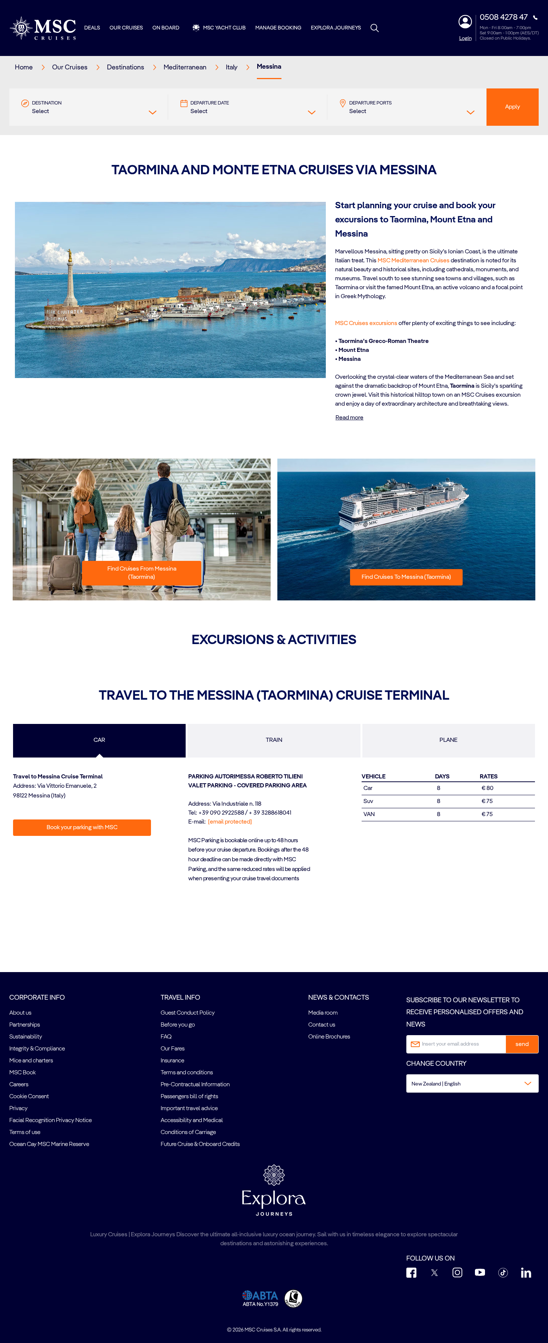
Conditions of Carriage (188, 1133)
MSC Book (22, 1073)
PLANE (448, 740)
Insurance (172, 1061)
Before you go (178, 1025)
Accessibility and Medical (192, 1121)
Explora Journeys (336, 28)
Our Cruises (126, 28)
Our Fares (173, 1049)
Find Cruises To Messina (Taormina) (406, 577)
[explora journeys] (274, 1190)
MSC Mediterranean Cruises (414, 261)
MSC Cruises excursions (366, 324)
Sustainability (25, 1037)
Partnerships (24, 1025)
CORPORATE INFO (37, 997)
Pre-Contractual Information (195, 1085)
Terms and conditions (187, 1073)
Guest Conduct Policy (188, 1013)
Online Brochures (329, 1037)
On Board (165, 28)
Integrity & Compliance (37, 1049)
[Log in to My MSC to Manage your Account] (465, 21)
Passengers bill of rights (189, 1097)
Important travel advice (189, 1109)
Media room (323, 1013)
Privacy (18, 1109)
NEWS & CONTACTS (338, 997)
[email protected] (230, 822)
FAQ (166, 1037)
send (522, 1044)
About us (20, 1013)
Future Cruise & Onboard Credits (200, 1144)
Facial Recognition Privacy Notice (50, 1121)
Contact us (321, 1025)
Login (465, 38)
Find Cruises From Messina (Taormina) (141, 573)
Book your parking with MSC (82, 828)
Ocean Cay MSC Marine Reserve (49, 1144)
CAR (99, 740)
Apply (512, 107)
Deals (92, 28)
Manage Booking (278, 28)
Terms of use (24, 1133)
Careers (18, 1085)
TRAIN (274, 740)
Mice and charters (31, 1061)
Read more (349, 418)
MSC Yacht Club (224, 28)
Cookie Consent (29, 1097)
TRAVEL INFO (180, 997)
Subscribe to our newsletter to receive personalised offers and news (464, 1012)
